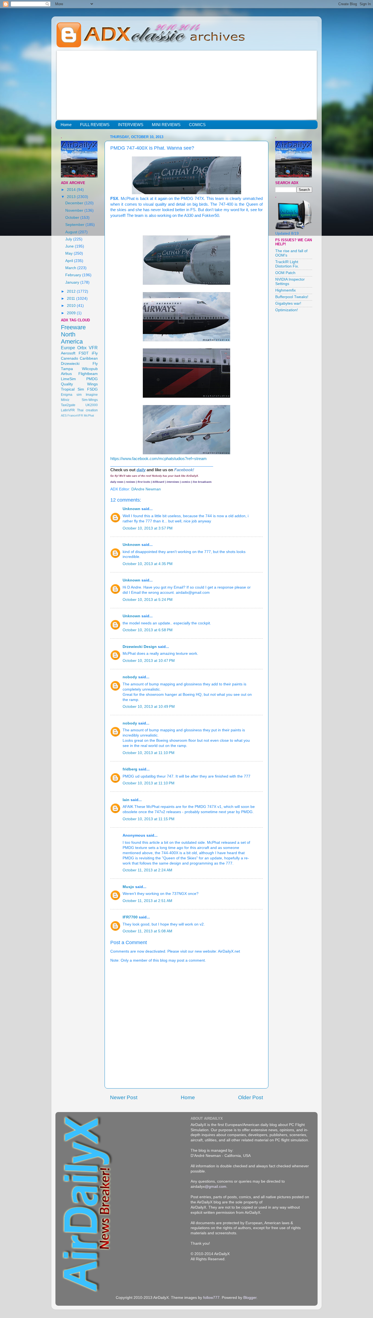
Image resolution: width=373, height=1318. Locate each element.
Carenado (69, 358)
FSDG (92, 389)
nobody (130, 677)
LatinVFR (68, 410)
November (74, 210)
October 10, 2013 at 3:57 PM (148, 528)
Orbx (82, 347)
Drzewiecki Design (140, 647)
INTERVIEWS (130, 124)
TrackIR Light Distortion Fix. (287, 264)
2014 (72, 190)
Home (66, 124)
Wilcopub (90, 369)
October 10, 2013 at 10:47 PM (149, 661)
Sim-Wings (90, 400)
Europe (68, 347)
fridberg (130, 769)
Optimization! (286, 310)
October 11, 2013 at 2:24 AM (147, 870)
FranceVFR (75, 415)
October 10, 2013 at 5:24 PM (148, 600)
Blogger (249, 1298)
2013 (72, 197)
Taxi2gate (68, 405)
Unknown (131, 509)
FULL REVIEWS (94, 124)
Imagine (92, 395)
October (72, 218)
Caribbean (89, 358)
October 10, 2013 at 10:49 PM (149, 707)
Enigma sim (71, 395)
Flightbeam (88, 374)
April (69, 261)
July (69, 239)
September (75, 225)
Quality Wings (79, 384)
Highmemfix (285, 290)
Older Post (250, 1097)
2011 (71, 298)
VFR (93, 347)
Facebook (183, 469)
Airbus (66, 374)
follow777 (211, 1298)
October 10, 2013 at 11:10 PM (148, 753)
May (69, 253)
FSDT (84, 353)
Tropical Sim (72, 389)
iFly (95, 353)
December (74, 203)
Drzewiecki (70, 364)
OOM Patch (285, 273)
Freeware (73, 327)
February (73, 275)
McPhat (89, 415)
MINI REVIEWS (166, 124)
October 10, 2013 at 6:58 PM (148, 630)
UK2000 (91, 405)
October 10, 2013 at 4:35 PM (148, 564)
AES (64, 415)
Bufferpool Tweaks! (291, 297)
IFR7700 (130, 917)
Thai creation (87, 410)
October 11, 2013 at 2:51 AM (147, 901)
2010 (72, 306)
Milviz (65, 400)
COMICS (197, 124)
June (70, 246)
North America (72, 338)
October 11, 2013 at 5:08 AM (147, 931)
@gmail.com (215, 1187)
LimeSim (68, 379)
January (72, 282)
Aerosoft (68, 353)
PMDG (92, 379)
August (71, 232)
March (71, 268)
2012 (72, 291)
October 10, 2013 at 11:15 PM (148, 819)
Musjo (128, 887)
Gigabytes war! (288, 303)
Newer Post (123, 1097)
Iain (126, 800)
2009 (72, 313)
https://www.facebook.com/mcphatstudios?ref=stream (158, 458)
